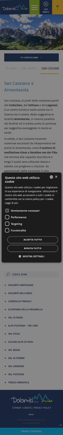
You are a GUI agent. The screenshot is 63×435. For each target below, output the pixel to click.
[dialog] (31, 217)
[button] (31, 256)
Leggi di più (11, 203)
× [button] (56, 177)
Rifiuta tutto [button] (32, 248)
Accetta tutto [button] (33, 239)
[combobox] (51, 177)
